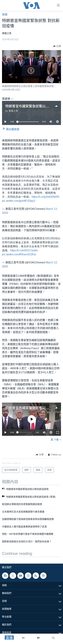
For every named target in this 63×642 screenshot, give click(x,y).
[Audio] (23, 638)
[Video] (38, 638)
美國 (4, 14)
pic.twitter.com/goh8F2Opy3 (18, 200)
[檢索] (53, 638)
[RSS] (36, 575)
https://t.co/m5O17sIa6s (24, 250)
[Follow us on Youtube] (20, 575)
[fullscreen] (57, 432)
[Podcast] (43, 575)
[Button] (57, 46)
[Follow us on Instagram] (28, 575)
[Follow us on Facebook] (5, 575)
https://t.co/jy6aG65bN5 (45, 196)
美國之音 (13, 110)
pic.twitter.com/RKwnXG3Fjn (19, 254)
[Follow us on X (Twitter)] (13, 575)
